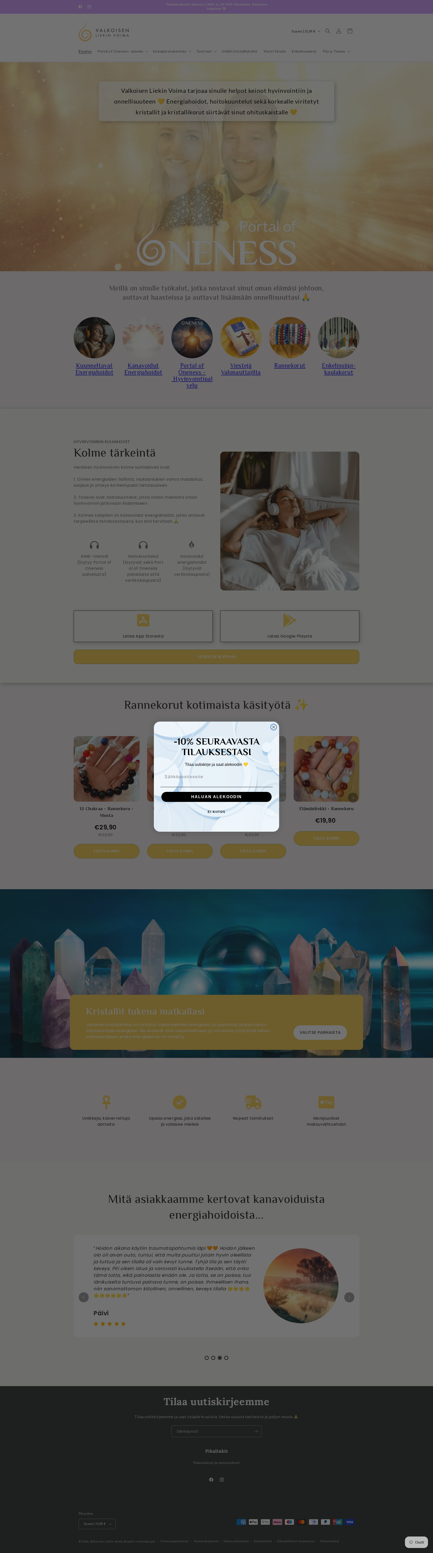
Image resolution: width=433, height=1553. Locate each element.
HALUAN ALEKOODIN (216, 797)
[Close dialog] (274, 727)
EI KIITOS (217, 812)
